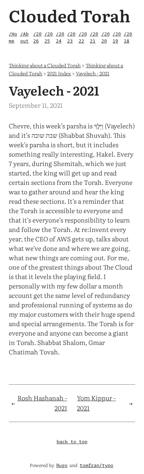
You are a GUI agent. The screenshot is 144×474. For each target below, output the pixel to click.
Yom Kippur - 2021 (96, 403)
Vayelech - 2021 (92, 73)
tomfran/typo (96, 466)
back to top (72, 442)
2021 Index (59, 73)
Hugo (61, 466)
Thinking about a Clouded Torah (45, 65)
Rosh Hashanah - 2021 (42, 403)
